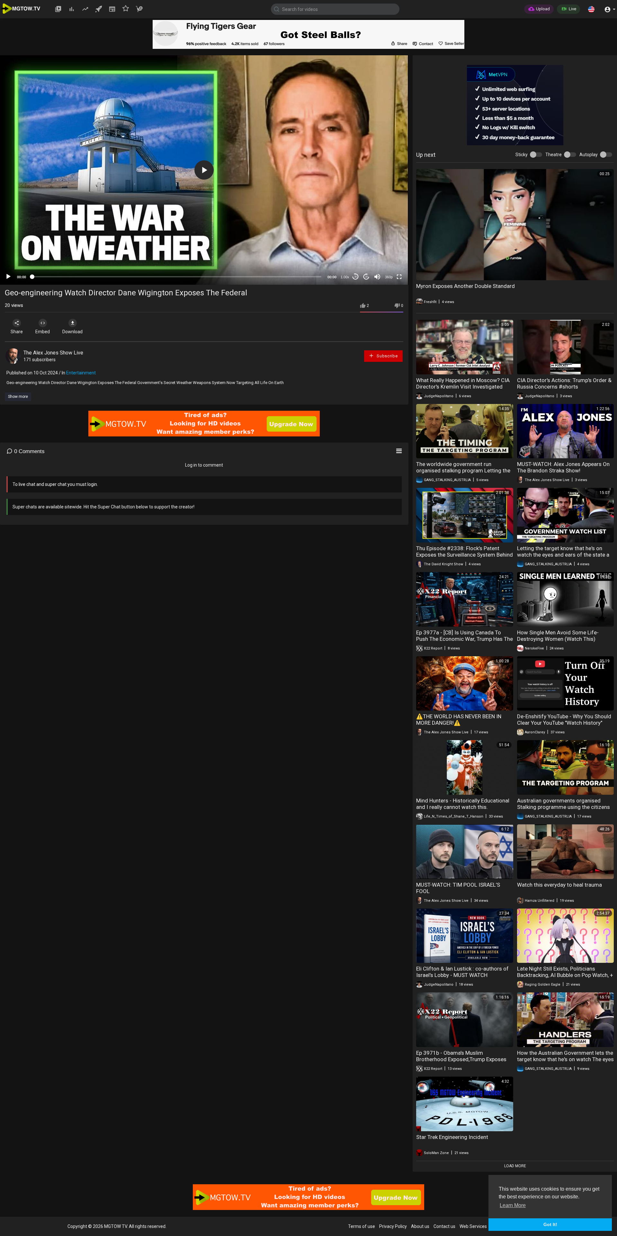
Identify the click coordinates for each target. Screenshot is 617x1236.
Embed (42, 331)
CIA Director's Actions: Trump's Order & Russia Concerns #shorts (564, 383)
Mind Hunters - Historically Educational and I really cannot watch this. (462, 803)
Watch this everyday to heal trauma (559, 885)
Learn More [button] (513, 1205)
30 (355, 276)
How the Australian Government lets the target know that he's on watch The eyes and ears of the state (565, 1059)
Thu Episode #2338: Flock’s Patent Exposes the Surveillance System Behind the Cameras (464, 554)
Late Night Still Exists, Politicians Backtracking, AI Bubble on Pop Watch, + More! (565, 975)
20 (366, 276)
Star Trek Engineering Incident (452, 1137)
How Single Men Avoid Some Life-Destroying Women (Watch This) (558, 635)
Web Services (473, 1226)
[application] (204, 170)
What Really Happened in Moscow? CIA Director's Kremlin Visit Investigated (463, 383)
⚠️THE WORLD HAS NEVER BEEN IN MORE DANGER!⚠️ (458, 719)
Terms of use (361, 1226)
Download (72, 331)
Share (17, 331)
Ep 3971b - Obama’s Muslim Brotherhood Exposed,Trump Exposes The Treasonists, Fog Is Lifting (461, 1059)
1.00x (345, 277)
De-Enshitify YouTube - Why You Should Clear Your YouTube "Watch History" (564, 719)
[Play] (8, 276)
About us (420, 1226)
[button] (591, 9)
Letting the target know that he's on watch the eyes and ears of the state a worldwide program (563, 554)
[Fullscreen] (399, 276)
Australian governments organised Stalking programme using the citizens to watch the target (563, 807)
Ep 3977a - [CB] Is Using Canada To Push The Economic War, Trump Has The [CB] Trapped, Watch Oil (464, 639)
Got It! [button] (550, 1224)
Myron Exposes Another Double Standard (465, 286)
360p (389, 277)
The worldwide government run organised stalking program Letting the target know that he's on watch (463, 470)
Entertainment (81, 372)
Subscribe (386, 356)
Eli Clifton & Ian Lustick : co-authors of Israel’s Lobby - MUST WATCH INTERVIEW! (462, 975)
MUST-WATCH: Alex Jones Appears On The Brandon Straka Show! (563, 467)
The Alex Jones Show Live (53, 353)
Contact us (444, 1226)
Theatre (553, 154)
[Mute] (377, 276)
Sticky (521, 154)
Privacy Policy (393, 1226)
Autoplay (588, 154)
